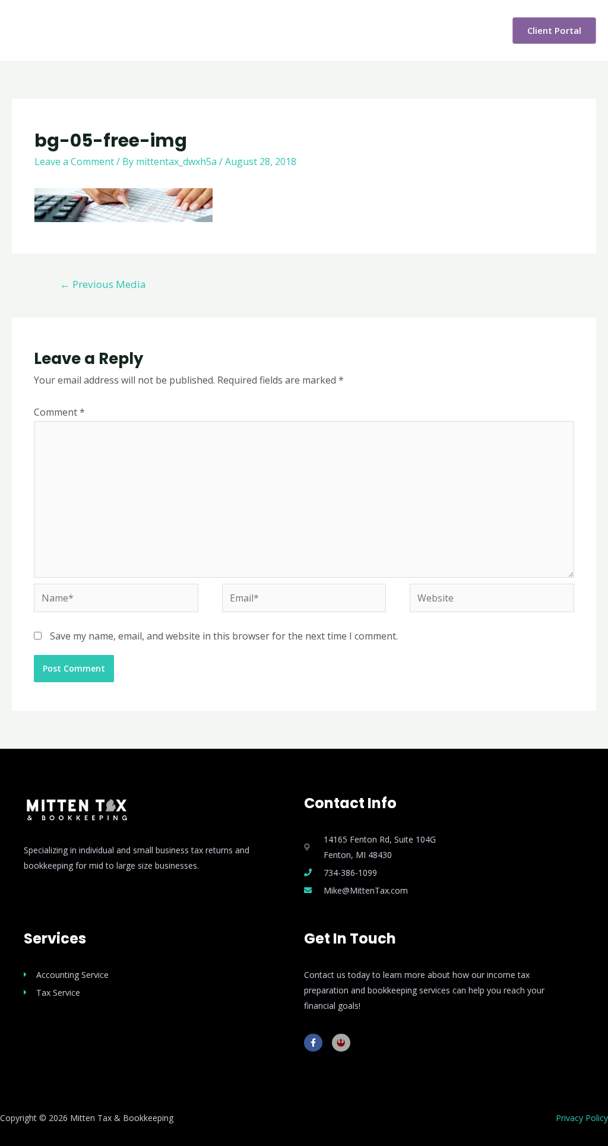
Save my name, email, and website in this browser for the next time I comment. (224, 635)
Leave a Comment (74, 161)
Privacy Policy (582, 1117)
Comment (59, 412)
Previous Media (103, 284)
